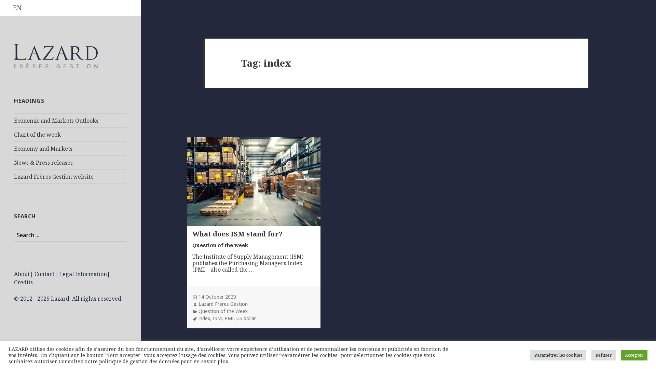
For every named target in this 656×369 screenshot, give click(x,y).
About (22, 274)
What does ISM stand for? (237, 233)
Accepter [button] (634, 355)
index (204, 318)
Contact (44, 274)
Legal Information (83, 274)
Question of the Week (223, 311)
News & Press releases (43, 162)
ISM (217, 318)
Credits (23, 282)
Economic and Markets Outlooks (56, 120)
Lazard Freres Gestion (223, 304)
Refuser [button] (604, 355)
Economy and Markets (43, 148)
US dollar (246, 318)
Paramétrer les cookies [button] (558, 355)
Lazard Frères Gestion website (54, 176)
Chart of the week (37, 134)
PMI (229, 318)
